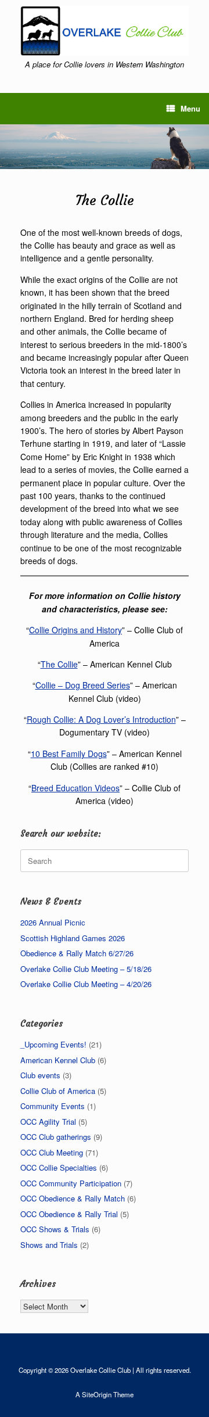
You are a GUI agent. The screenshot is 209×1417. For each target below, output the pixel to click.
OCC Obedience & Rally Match (72, 1198)
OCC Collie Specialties (58, 1167)
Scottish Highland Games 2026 (72, 938)
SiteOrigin (96, 1394)
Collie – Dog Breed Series (82, 685)
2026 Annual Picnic (52, 922)
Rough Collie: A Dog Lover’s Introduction (101, 719)
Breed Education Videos (75, 788)
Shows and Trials (49, 1244)
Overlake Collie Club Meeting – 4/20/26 (86, 983)
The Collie (59, 664)
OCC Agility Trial (48, 1121)
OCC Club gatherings (55, 1136)
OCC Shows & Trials (54, 1229)
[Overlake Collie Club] (104, 31)
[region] (104, 146)
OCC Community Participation (70, 1183)
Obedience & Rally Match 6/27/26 (77, 953)
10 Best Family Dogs (69, 753)
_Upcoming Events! (53, 1044)
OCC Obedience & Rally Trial (69, 1213)
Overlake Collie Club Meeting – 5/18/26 (86, 968)
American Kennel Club (57, 1060)
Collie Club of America (57, 1090)
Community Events (52, 1105)
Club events (40, 1075)
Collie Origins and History (75, 630)
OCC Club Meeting (51, 1152)
